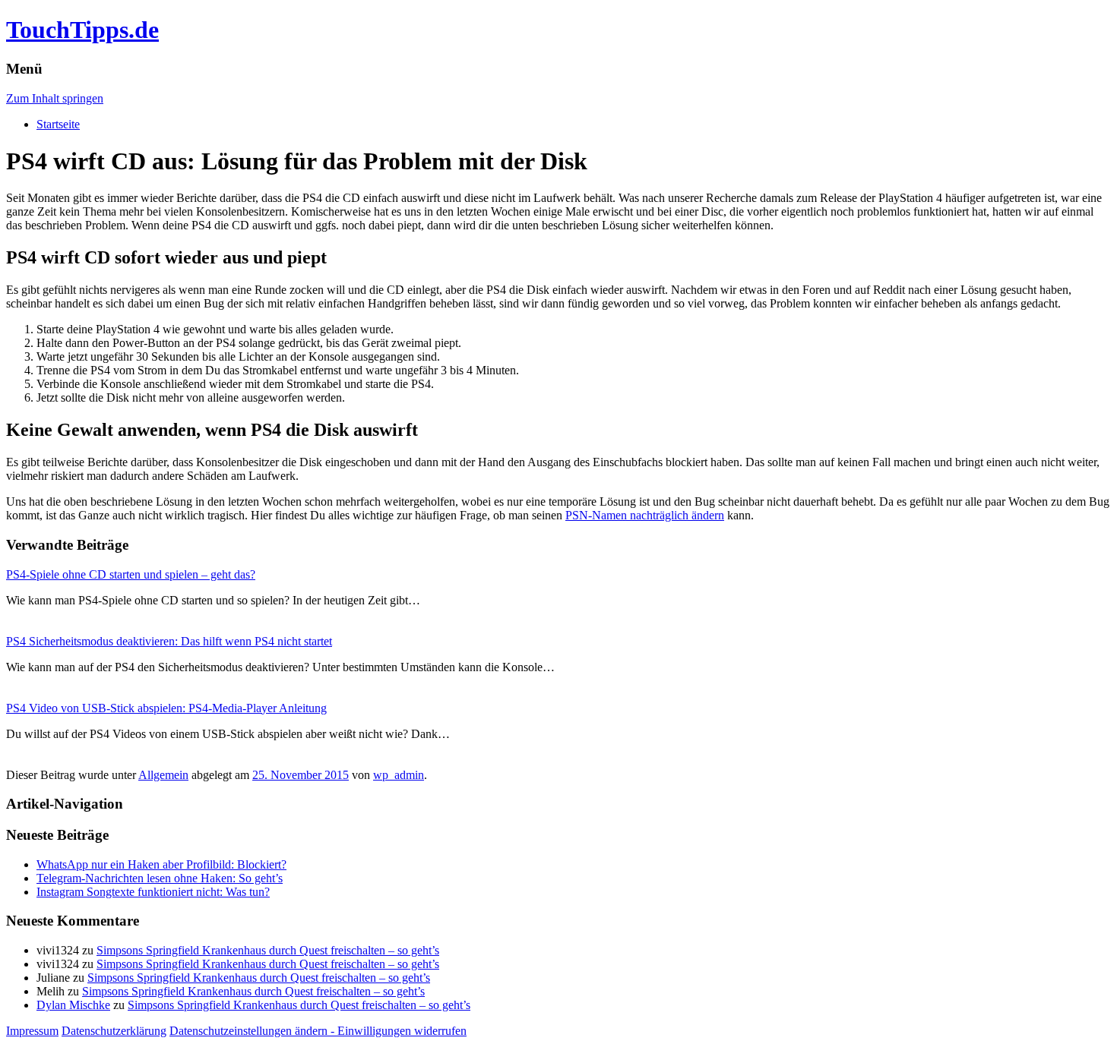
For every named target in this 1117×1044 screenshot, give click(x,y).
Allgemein (163, 774)
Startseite (58, 124)
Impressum (32, 1030)
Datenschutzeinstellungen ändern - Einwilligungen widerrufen (318, 1030)
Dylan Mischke (73, 1004)
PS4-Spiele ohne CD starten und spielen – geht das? (130, 574)
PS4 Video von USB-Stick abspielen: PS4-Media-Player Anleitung (166, 708)
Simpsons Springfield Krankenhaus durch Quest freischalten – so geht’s (268, 950)
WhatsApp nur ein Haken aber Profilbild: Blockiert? (161, 864)
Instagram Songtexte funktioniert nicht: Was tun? (153, 891)
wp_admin (398, 774)
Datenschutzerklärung (114, 1030)
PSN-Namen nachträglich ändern (644, 515)
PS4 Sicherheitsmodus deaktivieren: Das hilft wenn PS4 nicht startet (169, 641)
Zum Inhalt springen (54, 98)
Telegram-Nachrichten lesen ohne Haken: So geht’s (159, 878)
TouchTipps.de (82, 29)
